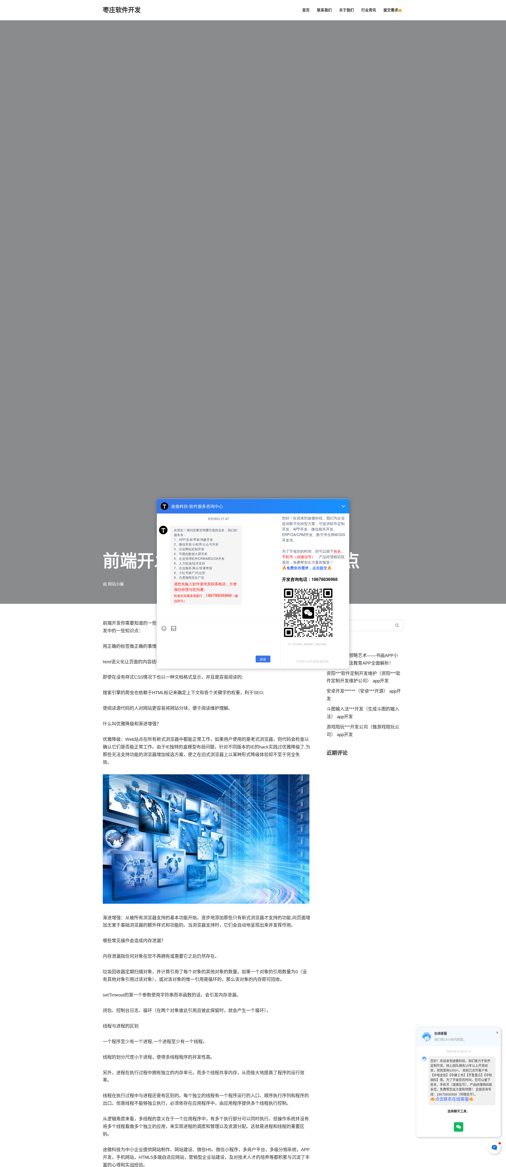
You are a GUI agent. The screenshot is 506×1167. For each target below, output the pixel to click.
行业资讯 (368, 10)
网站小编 (116, 584)
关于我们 (346, 10)
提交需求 (390, 10)
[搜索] (397, 625)
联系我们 (324, 10)
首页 (306, 10)
